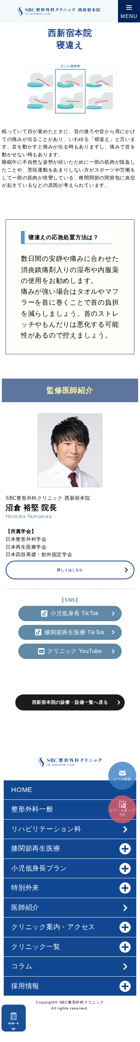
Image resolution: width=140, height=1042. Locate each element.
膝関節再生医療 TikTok (74, 632)
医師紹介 (25, 907)
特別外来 (25, 887)
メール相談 (122, 779)
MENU (129, 16)
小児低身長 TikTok (74, 613)
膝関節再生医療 (35, 848)
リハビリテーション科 (46, 829)
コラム (21, 966)
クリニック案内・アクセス (53, 927)
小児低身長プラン (39, 868)
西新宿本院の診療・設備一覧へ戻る (70, 702)
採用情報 (25, 986)
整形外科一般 (32, 809)
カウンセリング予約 (122, 812)
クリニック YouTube (74, 651)
